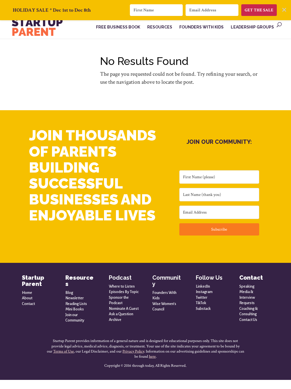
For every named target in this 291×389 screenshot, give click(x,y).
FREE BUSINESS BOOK (118, 27)
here (152, 356)
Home (27, 292)
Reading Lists (76, 304)
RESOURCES (159, 27)
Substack (203, 308)
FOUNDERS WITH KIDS (201, 27)
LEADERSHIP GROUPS (252, 27)
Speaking (246, 286)
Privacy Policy (133, 351)
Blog (69, 292)
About (27, 298)
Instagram (204, 292)
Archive (115, 320)
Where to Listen (122, 286)
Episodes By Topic (124, 292)
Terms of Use (63, 351)
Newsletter (74, 298)
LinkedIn (203, 286)
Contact (28, 304)
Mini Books (74, 309)
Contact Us (248, 320)
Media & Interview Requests (247, 297)
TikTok (201, 303)
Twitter (201, 297)
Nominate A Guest (124, 308)
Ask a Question (121, 314)
